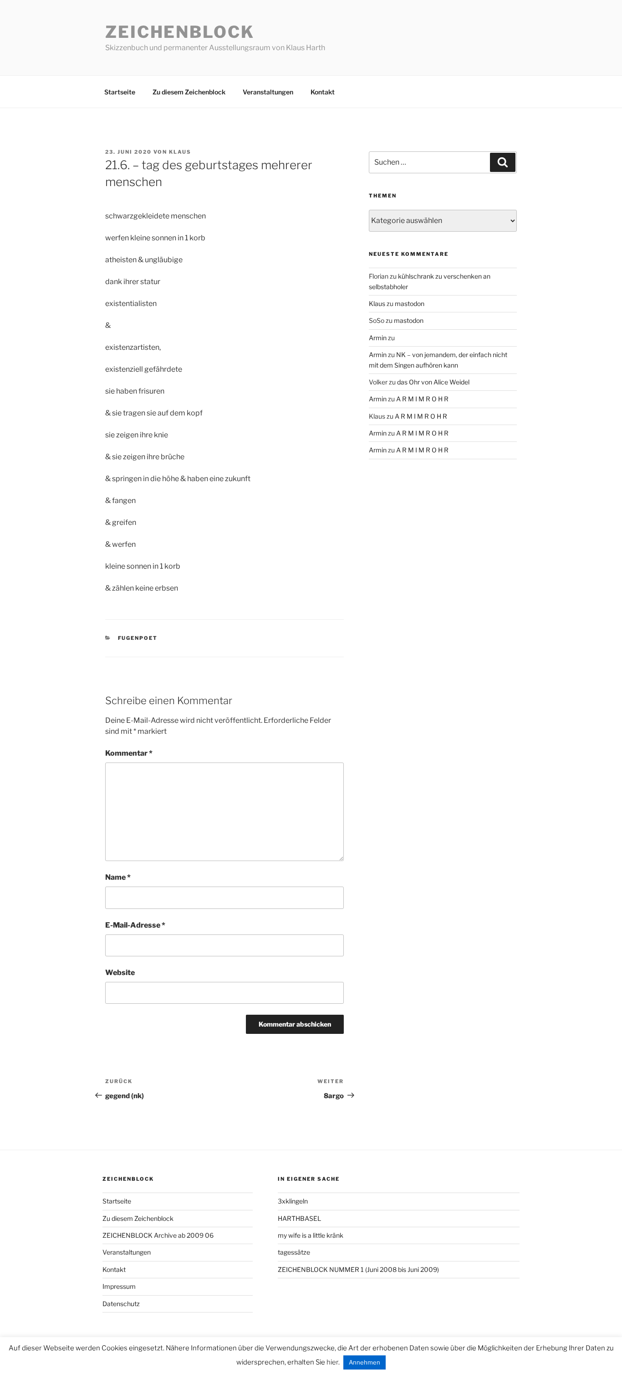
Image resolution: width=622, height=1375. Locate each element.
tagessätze (294, 1252)
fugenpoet (138, 638)
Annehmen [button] (364, 1362)
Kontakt (323, 92)
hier (332, 1362)
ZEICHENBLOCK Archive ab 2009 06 (158, 1235)
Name (118, 877)
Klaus (180, 152)
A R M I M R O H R (422, 399)
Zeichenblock (180, 32)
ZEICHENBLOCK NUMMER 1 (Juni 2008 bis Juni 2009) (358, 1269)
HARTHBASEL (299, 1218)
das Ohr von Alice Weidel (433, 382)
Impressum (119, 1286)
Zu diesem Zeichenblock (189, 92)
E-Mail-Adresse (135, 925)
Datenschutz (121, 1304)
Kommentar (129, 753)
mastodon (409, 303)
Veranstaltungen (268, 92)
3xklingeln (293, 1201)
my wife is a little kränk (310, 1235)
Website (120, 972)
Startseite (119, 92)
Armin (378, 338)
